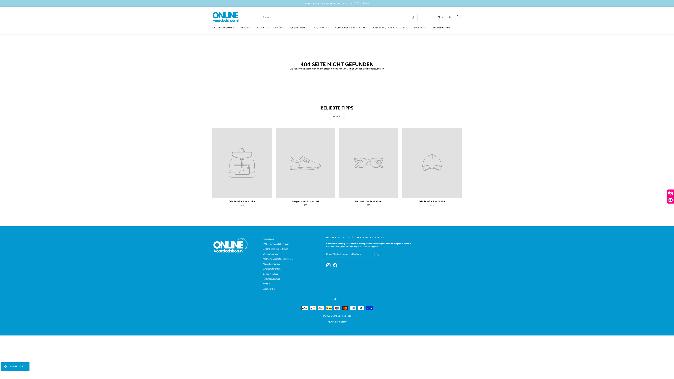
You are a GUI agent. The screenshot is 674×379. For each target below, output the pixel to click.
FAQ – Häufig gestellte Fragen (276, 244)
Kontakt (266, 284)
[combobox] (339, 17)
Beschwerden (269, 289)
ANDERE (418, 27)
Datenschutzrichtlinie (272, 269)
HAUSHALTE (320, 27)
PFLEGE (244, 27)
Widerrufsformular (271, 254)
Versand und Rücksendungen (275, 249)
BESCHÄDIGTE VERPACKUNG (389, 27)
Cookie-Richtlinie (270, 274)
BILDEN (260, 27)
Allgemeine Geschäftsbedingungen (278, 259)
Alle (337, 116)
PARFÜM (278, 27)
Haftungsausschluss (271, 279)
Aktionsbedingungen (271, 264)
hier (352, 68)
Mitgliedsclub (268, 239)
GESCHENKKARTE (440, 27)
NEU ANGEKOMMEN (223, 27)
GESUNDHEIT (298, 27)
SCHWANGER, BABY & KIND (350, 27)
